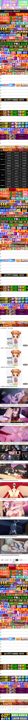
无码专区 (3, 180)
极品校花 (9, 186)
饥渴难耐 (17, 163)
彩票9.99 (9, 171)
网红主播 (17, 152)
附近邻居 (9, 163)
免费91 (16, 178)
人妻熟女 (9, 160)
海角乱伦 (24, 178)
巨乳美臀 (24, 158)
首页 (2, 560)
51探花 (24, 173)
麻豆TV (16, 173)
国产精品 (9, 152)
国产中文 (9, 184)
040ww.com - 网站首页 (12, 11)
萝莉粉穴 (17, 181)
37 (10, 560)
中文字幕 (17, 158)
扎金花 (16, 171)
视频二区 (3, 159)
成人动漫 (24, 155)
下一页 (20, 560)
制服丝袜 (17, 160)
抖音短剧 (9, 173)
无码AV (2, 175)
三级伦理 (9, 158)
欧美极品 (17, 155)
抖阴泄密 (24, 181)
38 (13, 560)
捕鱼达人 (9, 168)
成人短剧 (24, 184)
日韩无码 (24, 186)
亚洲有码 (9, 155)
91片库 (9, 176)
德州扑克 (24, 168)
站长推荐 (3, 164)
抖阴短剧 (17, 186)
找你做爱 (24, 163)
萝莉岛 (24, 176)
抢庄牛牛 (17, 168)
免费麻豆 (9, 181)
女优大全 (17, 176)
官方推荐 (3, 169)
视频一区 (3, 154)
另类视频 (24, 160)
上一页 (6, 560)
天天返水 (24, 171)
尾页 (14, 562)
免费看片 (9, 178)
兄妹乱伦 (17, 184)
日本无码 (24, 152)
